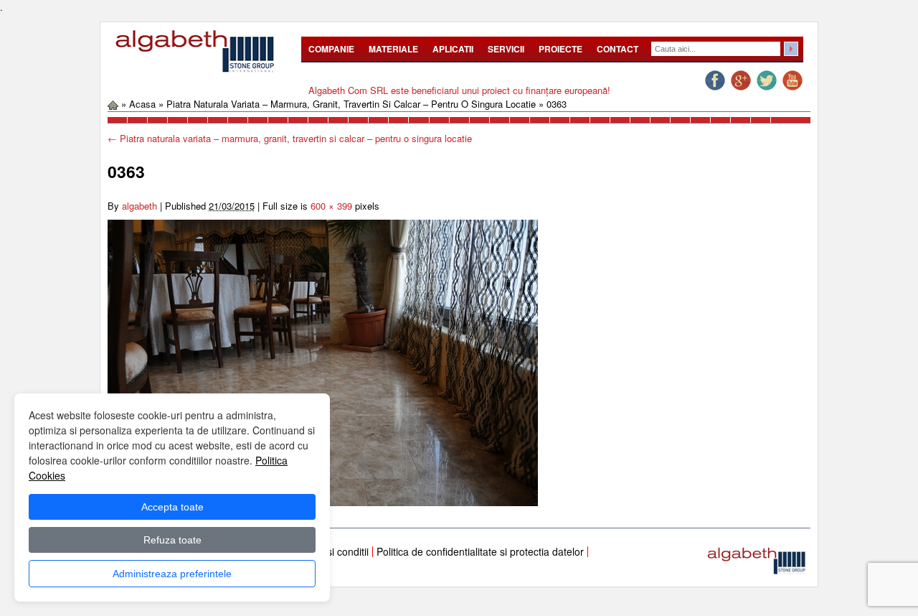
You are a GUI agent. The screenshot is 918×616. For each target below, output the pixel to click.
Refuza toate (172, 540)
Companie (331, 48)
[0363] (323, 361)
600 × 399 (331, 206)
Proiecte (560, 48)
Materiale (393, 48)
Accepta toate (172, 507)
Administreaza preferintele (172, 573)
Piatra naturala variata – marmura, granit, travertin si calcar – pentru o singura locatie (351, 104)
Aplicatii (452, 48)
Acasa (142, 104)
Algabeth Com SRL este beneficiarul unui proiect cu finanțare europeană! (459, 90)
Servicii (506, 48)
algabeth (139, 206)
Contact (617, 48)
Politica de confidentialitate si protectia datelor (480, 551)
